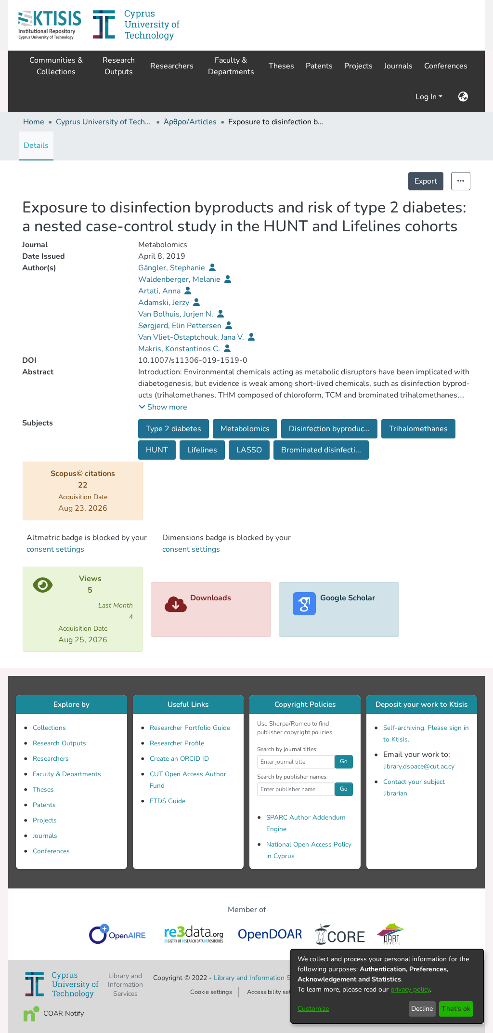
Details (36, 145)
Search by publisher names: (292, 777)
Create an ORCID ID (179, 758)
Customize (313, 1008)
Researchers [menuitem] (172, 66)
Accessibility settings (275, 992)
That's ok (455, 1008)
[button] (49, 25)
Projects (45, 820)
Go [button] (344, 761)
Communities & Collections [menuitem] (56, 66)
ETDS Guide (167, 801)
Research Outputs (59, 743)
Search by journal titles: (287, 749)
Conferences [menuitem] (445, 66)
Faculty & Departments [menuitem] (231, 66)
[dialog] (387, 986)
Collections (49, 727)
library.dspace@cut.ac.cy (418, 766)
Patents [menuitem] (319, 66)
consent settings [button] (55, 549)
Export (426, 181)
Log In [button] (427, 97)
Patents (44, 804)
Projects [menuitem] (358, 66)
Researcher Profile (177, 743)
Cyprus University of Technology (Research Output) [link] (104, 122)
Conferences (51, 851)
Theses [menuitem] (281, 66)
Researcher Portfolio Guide (190, 727)
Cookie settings (211, 992)
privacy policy (410, 989)
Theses (43, 789)
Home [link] (33, 122)
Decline (422, 1008)
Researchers (51, 758)
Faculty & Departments (67, 774)
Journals (45, 835)
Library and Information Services (263, 977)
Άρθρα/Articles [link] (190, 122)
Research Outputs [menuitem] (119, 66)
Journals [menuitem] (398, 66)
